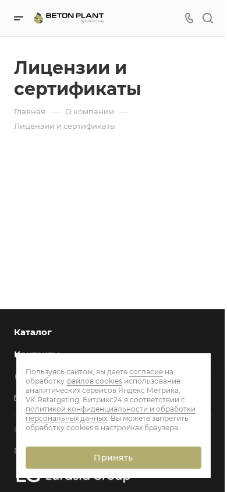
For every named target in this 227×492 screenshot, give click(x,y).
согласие (146, 371)
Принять (113, 457)
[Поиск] (207, 18)
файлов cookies (94, 381)
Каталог (33, 332)
